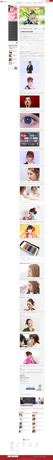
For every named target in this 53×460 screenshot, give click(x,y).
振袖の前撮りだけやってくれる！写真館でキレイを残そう (27, 430)
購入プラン (23, 444)
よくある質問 (37, 442)
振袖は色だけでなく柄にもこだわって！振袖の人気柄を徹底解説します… (40, 430)
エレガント (18, 450)
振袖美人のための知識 (12, 25)
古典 (17, 449)
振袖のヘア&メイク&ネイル (12, 30)
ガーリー (17, 444)
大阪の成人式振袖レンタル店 (12, 33)
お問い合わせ (37, 444)
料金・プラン (30, 2)
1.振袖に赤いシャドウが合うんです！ (23, 45)
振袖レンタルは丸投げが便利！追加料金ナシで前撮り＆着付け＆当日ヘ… (27, 418)
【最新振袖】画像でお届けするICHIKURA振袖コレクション (38, 409)
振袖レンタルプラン (24, 443)
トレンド (17, 453)
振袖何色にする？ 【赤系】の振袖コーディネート (14, 62)
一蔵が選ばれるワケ (41, 2)
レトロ (17, 447)
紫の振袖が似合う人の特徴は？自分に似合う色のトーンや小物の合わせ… (14, 55)
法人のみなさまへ (37, 443)
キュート (17, 451)
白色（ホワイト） (12, 451)
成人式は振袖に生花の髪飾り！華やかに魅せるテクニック (27, 414)
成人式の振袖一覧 (19, 2)
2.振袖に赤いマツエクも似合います (23, 46)
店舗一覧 (35, 2)
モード (17, 448)
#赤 (23, 5)
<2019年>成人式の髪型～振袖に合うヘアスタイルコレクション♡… (14, 51)
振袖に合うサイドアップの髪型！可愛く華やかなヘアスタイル (27, 426)
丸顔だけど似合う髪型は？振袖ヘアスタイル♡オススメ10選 (27, 422)
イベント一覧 (25, 2)
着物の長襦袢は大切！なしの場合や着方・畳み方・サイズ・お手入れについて (26, 409)
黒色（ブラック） (12, 450)
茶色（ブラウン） (12, 449)
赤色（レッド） (12, 444)
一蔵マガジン (30, 444)
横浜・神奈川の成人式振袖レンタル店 (13, 38)
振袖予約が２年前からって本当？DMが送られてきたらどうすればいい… (40, 414)
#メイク (21, 5)
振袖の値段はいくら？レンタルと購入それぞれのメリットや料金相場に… (40, 418)
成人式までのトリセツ (48, 2)
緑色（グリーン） (12, 447)
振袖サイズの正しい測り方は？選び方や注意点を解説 (40, 422)
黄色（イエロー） (12, 448)
